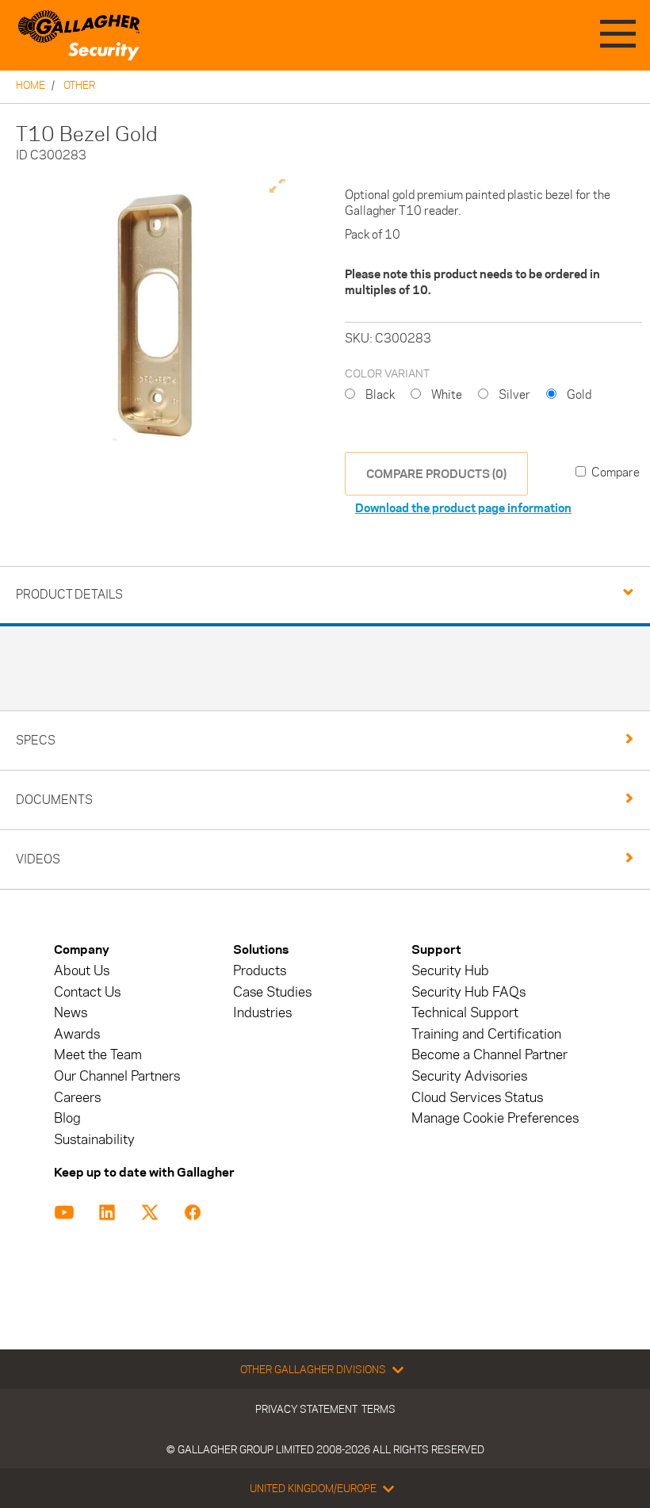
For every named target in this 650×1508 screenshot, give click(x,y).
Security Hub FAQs (468, 992)
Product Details (69, 594)
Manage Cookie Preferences (495, 1118)
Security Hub (450, 971)
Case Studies (272, 992)
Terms (378, 1409)
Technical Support (464, 1013)
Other (79, 85)
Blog (67, 1118)
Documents (54, 799)
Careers (77, 1097)
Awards (77, 1034)
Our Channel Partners (117, 1076)
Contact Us (87, 992)
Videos (38, 859)
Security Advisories (469, 1076)
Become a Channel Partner (489, 1055)
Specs (35, 740)
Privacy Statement (306, 1409)
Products (259, 971)
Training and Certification (486, 1034)
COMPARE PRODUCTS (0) (436, 473)
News (70, 1013)
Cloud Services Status (477, 1097)
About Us (81, 971)
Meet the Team (98, 1055)
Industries (262, 1013)
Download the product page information (463, 507)
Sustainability (94, 1139)
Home (30, 85)
